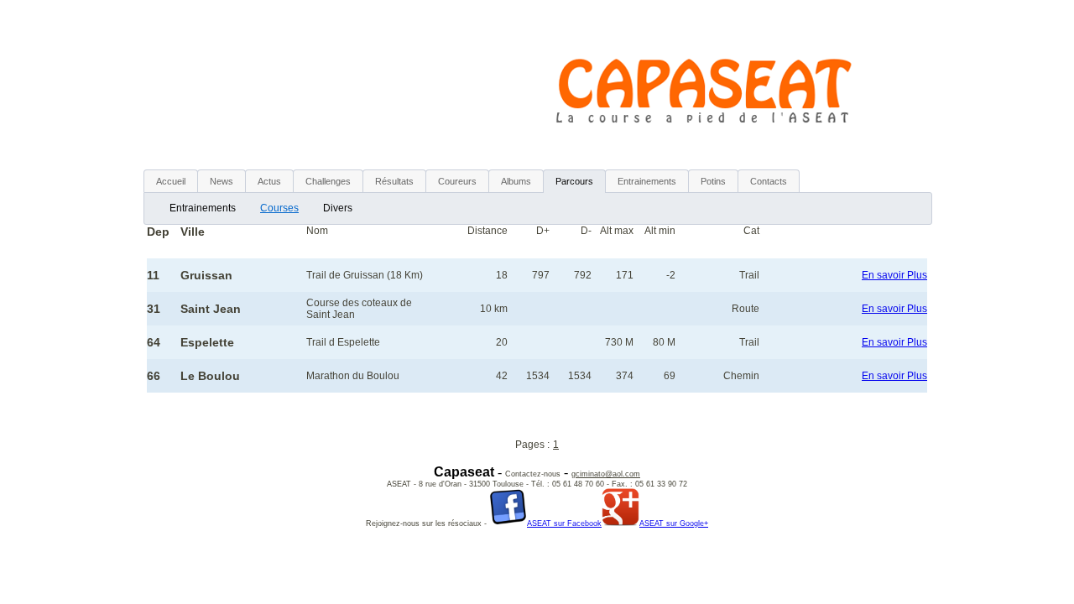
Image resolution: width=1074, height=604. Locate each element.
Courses (279, 208)
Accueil (170, 181)
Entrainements (202, 208)
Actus (269, 181)
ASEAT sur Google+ (673, 523)
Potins (713, 181)
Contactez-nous (532, 474)
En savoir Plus (894, 275)
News (221, 181)
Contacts (768, 181)
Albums (516, 181)
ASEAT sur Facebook (564, 523)
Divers (337, 208)
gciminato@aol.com (605, 474)
